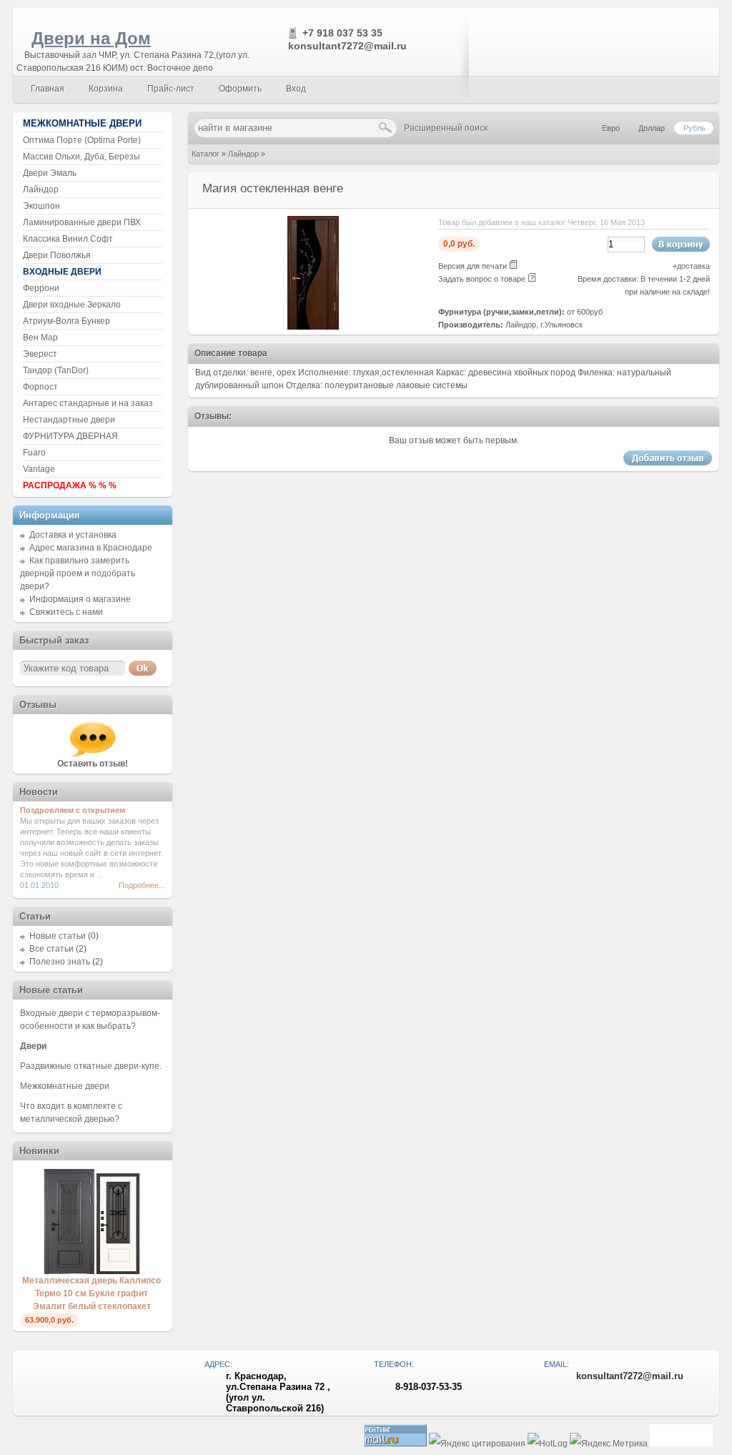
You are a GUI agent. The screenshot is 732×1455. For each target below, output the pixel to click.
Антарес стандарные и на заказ (88, 403)
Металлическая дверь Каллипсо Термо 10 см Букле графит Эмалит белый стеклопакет (91, 1293)
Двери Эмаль (49, 173)
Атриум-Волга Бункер (66, 321)
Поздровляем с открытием (72, 810)
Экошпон (41, 206)
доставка (693, 266)
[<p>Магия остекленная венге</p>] (313, 327)
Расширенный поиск (446, 128)
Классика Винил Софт (68, 239)
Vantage (39, 469)
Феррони (41, 288)
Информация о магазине (80, 599)
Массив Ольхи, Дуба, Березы (81, 157)
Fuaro (34, 453)
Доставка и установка (73, 535)
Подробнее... (142, 885)
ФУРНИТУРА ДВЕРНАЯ (70, 436)
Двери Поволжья (57, 255)
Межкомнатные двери (64, 1086)
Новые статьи (57, 936)
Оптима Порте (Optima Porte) (82, 140)
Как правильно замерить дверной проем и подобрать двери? (77, 573)
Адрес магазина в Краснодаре (90, 548)
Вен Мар (40, 337)
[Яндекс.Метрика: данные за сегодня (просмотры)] (609, 1444)
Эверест (40, 354)
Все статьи (51, 949)
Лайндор (243, 153)
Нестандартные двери (69, 420)
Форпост (40, 387)
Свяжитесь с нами (66, 612)
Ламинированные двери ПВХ (82, 222)
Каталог (205, 153)
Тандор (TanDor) (56, 370)
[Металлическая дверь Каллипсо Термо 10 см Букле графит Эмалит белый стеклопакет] (92, 1271)
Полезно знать (59, 962)
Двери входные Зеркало (72, 305)
